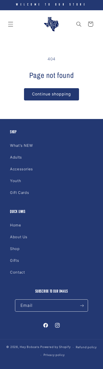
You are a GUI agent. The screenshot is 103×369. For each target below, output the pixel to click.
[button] (10, 24)
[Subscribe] (82, 305)
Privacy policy (54, 355)
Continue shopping (51, 94)
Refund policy (86, 347)
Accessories (21, 169)
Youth (15, 181)
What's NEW (21, 145)
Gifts (14, 260)
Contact (17, 272)
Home (15, 225)
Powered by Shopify (55, 347)
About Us (19, 237)
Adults (16, 157)
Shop (15, 249)
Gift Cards (19, 192)
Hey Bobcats (29, 347)
